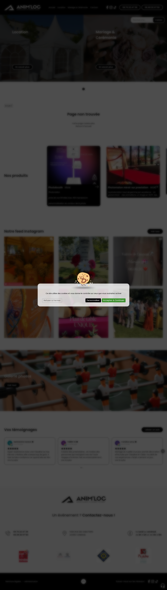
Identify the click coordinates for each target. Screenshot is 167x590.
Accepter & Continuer (113, 300)
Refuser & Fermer (52, 300)
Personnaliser (93, 300)
